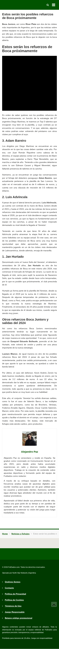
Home (5, 534)
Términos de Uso (13, 606)
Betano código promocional (18, 618)
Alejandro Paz (29, 451)
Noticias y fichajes (20, 534)
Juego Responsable (14, 612)
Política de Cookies (14, 600)
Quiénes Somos (12, 582)
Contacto (9, 588)
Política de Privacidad (15, 594)
